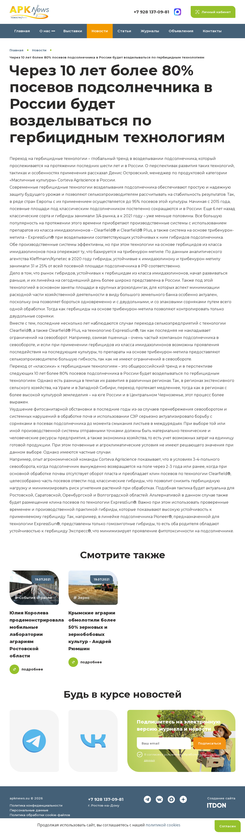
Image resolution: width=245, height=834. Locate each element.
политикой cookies (163, 825)
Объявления (181, 31)
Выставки (72, 31)
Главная (22, 31)
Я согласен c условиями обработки (183, 757)
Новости (100, 31)
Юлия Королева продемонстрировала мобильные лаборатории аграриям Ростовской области (37, 634)
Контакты (212, 31)
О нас (44, 31)
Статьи (124, 31)
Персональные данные (29, 810)
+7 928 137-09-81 (151, 12)
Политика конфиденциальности (36, 805)
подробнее (32, 669)
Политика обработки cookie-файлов (40, 815)
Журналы (150, 31)
